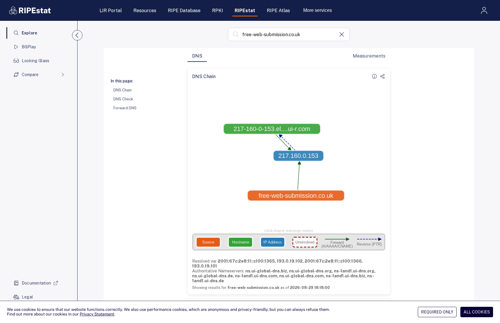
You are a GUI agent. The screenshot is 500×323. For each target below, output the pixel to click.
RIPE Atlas (278, 10)
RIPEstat (245, 10)
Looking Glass (35, 60)
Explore (29, 33)
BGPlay (29, 47)
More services (317, 10)
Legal (27, 297)
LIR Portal (111, 10)
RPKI (217, 10)
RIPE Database (184, 10)
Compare (30, 74)
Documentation (36, 283)
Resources (144, 10)
